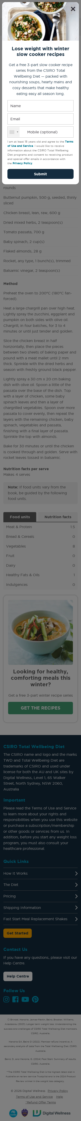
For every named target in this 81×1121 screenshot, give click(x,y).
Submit (40, 174)
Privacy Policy (22, 163)
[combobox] (14, 132)
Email (15, 119)
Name (15, 105)
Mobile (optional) (42, 132)
